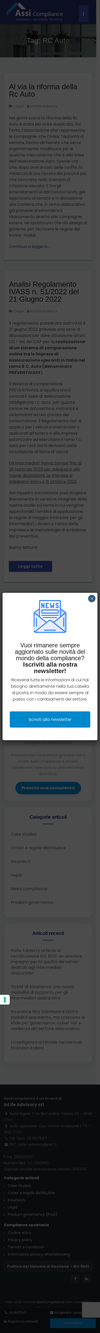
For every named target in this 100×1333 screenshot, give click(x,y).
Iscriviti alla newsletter (50, 719)
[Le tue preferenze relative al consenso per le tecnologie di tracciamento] (5, 1000)
